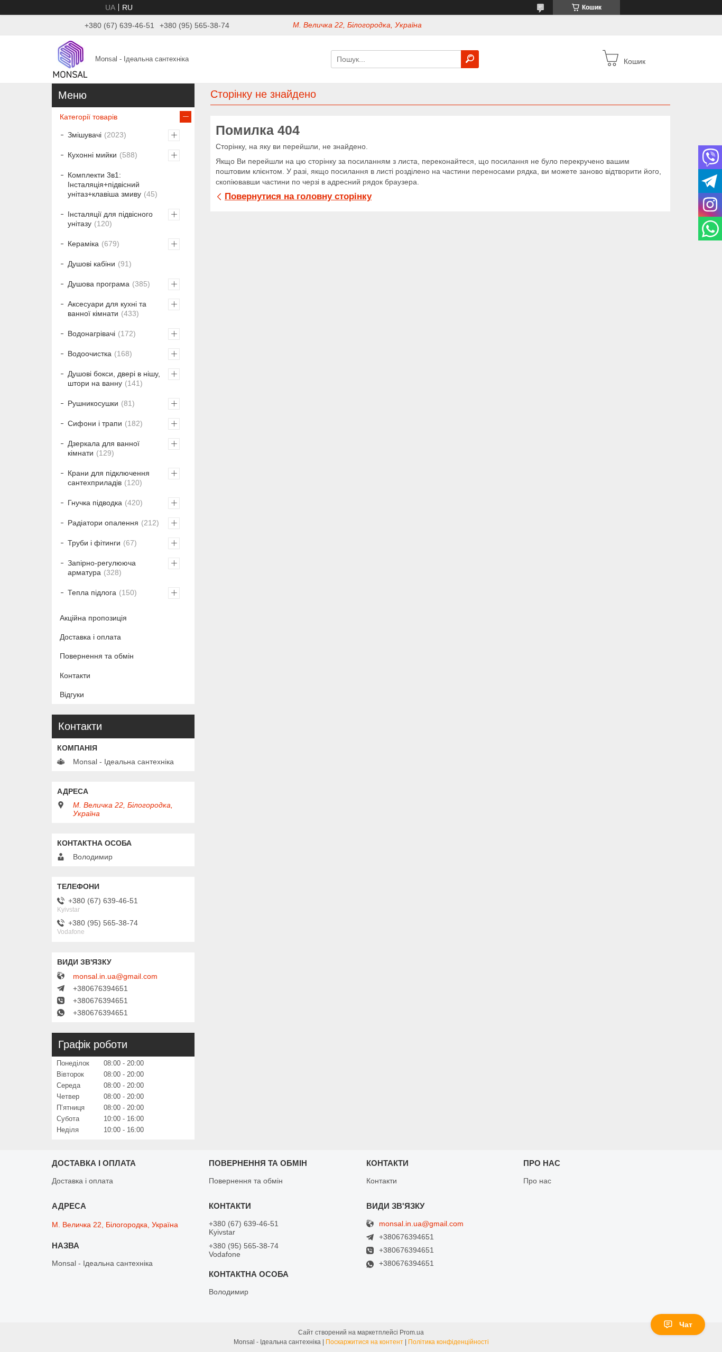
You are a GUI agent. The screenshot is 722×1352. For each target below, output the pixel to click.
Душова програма (98, 284)
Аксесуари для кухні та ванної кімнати (107, 309)
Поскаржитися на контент (364, 1342)
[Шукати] (470, 59)
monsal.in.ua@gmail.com (115, 976)
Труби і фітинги (94, 543)
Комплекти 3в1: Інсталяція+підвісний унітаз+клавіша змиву (104, 184)
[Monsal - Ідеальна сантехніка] (70, 58)
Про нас (537, 1181)
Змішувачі (84, 135)
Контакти (75, 675)
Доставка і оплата (90, 637)
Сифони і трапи (95, 423)
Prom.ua (412, 1332)
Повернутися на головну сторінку (298, 196)
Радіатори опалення (103, 522)
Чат (685, 1324)
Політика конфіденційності (448, 1342)
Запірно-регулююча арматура (102, 568)
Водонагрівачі (91, 333)
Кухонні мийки (92, 155)
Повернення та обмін (97, 656)
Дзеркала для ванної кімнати (104, 448)
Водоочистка (90, 353)
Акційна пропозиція (93, 618)
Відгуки (72, 694)
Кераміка (83, 243)
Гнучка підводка (95, 502)
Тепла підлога (92, 592)
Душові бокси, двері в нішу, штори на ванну (114, 378)
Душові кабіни (91, 264)
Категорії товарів (88, 117)
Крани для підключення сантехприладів (109, 478)
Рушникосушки (93, 403)
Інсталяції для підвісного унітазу (110, 219)
